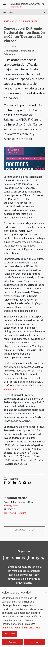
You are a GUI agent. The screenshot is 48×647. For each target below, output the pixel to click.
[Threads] (37, 558)
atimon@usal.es (11, 505)
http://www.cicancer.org (15, 512)
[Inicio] (25, 5)
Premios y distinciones (20, 21)
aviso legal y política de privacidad (21, 627)
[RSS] (42, 558)
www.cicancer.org (14, 389)
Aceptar (34, 642)
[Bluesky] (32, 558)
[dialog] (24, 618)
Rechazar (12, 642)
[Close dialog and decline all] (46, 590)
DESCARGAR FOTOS (25, 529)
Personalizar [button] (10, 634)
